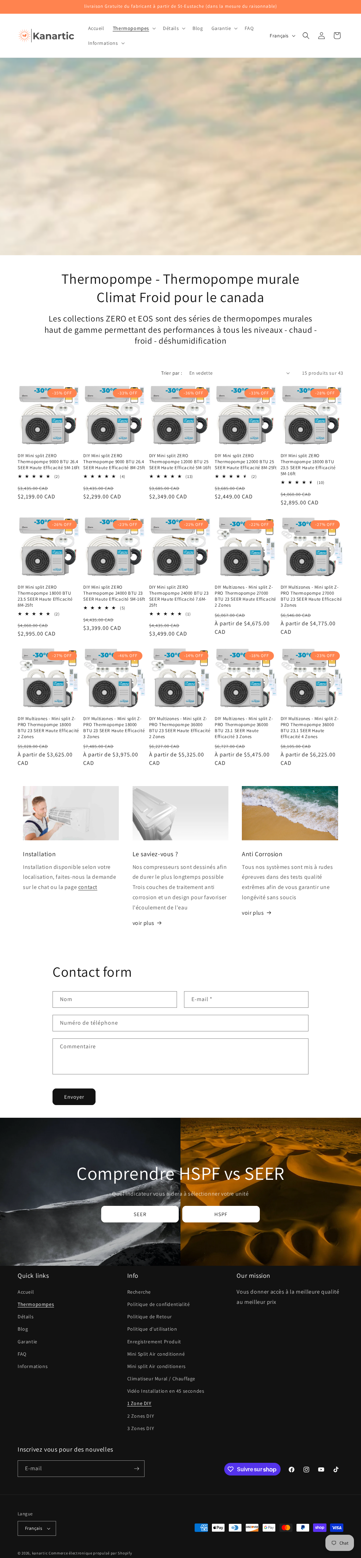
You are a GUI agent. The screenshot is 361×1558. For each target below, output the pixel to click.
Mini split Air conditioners (156, 1366)
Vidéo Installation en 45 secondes (165, 1391)
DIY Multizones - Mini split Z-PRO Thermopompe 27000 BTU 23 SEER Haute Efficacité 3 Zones (311, 596)
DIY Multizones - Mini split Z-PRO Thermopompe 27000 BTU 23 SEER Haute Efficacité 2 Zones (245, 596)
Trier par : (171, 373)
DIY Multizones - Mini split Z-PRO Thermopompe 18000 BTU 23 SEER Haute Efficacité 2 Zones (48, 728)
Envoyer (74, 1096)
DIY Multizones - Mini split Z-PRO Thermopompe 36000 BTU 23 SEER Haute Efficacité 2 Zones (179, 728)
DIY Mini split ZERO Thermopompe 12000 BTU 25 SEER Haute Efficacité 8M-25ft (245, 462)
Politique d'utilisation (152, 1329)
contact (87, 887)
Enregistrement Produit (154, 1341)
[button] (134, 28)
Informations (33, 1366)
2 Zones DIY (140, 1416)
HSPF (221, 1214)
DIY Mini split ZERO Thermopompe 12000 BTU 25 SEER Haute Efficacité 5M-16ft (180, 462)
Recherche (139, 1292)
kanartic (40, 1553)
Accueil (26, 1292)
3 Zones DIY (140, 1428)
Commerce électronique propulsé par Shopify (90, 1553)
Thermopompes (36, 1304)
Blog (23, 1329)
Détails (25, 1316)
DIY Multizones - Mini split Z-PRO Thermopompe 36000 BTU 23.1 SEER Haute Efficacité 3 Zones (244, 728)
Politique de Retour (149, 1316)
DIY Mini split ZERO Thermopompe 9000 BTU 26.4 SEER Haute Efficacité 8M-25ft (114, 462)
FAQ (22, 1354)
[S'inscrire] (136, 1468)
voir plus (143, 923)
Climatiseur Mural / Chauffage (161, 1378)
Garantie (27, 1341)
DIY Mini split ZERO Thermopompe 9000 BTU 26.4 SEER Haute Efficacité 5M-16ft (48, 462)
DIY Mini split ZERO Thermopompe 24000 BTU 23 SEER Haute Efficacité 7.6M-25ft (178, 596)
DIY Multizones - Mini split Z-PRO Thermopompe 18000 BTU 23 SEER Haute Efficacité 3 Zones (114, 728)
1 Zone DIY (139, 1403)
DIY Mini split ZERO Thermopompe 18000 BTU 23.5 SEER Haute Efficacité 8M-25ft (45, 596)
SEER (140, 1214)
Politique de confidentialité (158, 1304)
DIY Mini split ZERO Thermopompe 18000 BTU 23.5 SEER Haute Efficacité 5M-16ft (308, 465)
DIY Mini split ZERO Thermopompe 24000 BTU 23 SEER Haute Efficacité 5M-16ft (114, 593)
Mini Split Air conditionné (156, 1354)
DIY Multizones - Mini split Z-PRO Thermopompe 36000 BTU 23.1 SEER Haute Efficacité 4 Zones (310, 728)
